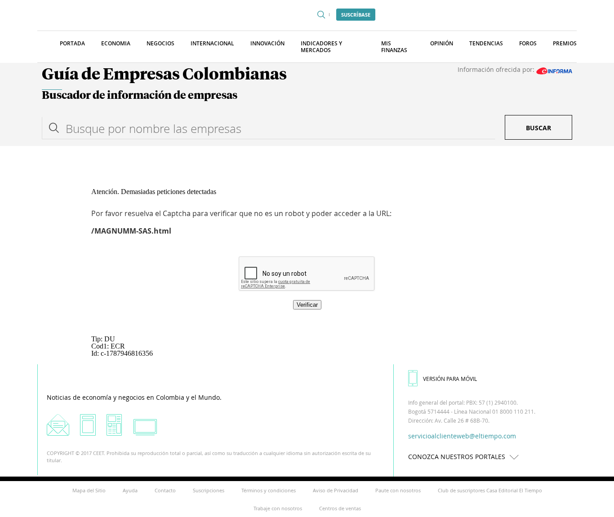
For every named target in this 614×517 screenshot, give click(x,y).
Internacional (212, 43)
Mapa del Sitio (89, 490)
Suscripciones (208, 490)
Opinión (441, 43)
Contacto (165, 490)
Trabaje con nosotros (278, 508)
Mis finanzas (394, 47)
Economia (115, 43)
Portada (72, 43)
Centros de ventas (340, 508)
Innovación (267, 43)
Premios (565, 43)
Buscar (538, 128)
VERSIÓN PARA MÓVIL (450, 378)
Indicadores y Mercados (321, 47)
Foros (528, 43)
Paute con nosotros (398, 490)
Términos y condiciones (268, 490)
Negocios (160, 43)
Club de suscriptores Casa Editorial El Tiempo (490, 490)
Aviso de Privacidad (335, 490)
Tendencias (486, 43)
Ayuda (130, 490)
